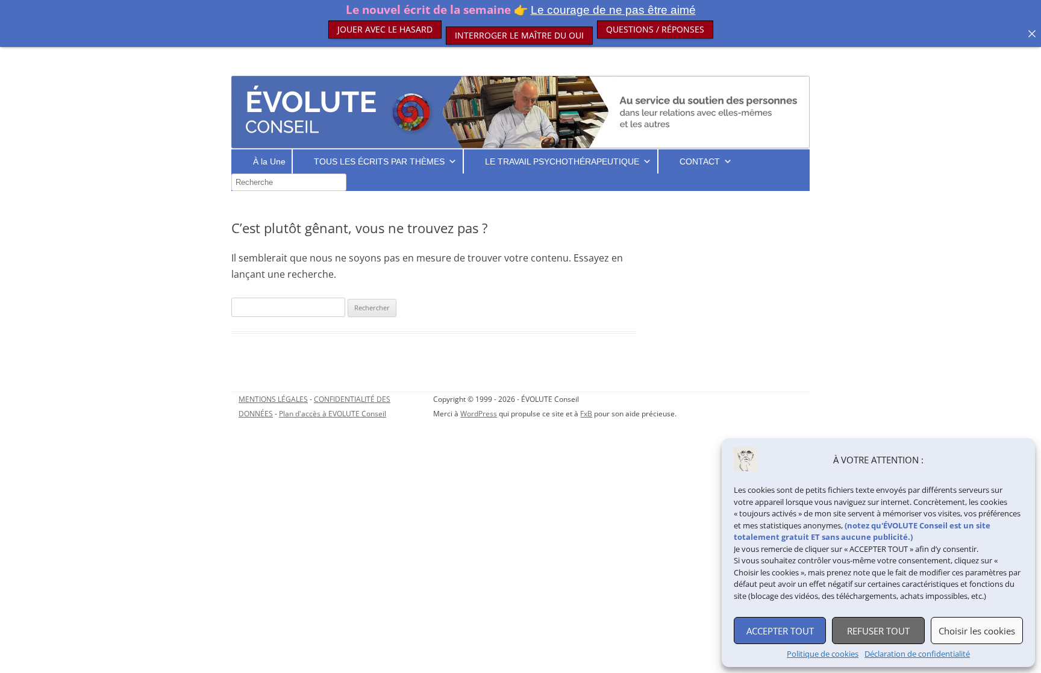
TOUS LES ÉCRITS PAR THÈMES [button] (379, 161)
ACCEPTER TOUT (780, 631)
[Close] (1032, 34)
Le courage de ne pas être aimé (613, 10)
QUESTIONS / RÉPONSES (655, 29)
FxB (586, 413)
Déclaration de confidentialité (917, 654)
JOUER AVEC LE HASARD (385, 29)
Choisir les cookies (977, 631)
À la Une (269, 161)
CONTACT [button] (700, 161)
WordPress (478, 413)
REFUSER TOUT (878, 631)
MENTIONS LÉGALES (273, 399)
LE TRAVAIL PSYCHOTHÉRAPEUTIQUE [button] (562, 161)
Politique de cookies (822, 654)
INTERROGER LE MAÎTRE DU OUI (519, 23)
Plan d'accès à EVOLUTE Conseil (332, 413)
